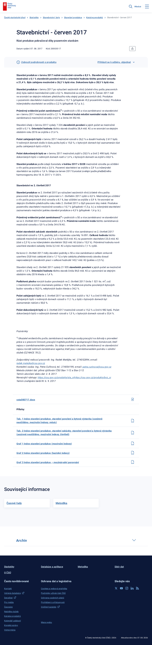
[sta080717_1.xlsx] (133, 421)
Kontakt (8, 588)
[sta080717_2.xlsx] (133, 433)
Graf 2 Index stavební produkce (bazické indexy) (43, 453)
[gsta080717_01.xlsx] (133, 443)
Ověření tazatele (48, 607)
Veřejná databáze (12, 593)
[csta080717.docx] (133, 399)
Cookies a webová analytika (54, 588)
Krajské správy (11, 625)
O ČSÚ (7, 572)
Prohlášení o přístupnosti (53, 602)
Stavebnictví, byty (51, 17)
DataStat (8, 598)
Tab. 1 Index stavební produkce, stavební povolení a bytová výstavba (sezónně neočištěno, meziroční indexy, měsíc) (59, 420)
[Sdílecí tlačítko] (132, 48)
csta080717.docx (25, 399)
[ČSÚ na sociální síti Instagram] (126, 588)
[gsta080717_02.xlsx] (133, 453)
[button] (20, 581)
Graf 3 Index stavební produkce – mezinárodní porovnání (47, 462)
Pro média (9, 602)
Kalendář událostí (12, 621)
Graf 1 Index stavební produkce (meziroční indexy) (44, 443)
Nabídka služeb (11, 611)
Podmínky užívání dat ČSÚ (53, 593)
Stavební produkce (73, 17)
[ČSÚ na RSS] (137, 588)
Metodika (83, 566)
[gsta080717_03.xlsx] (133, 462)
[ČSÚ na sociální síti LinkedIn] (132, 588)
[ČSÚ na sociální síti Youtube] (121, 588)
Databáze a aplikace (52, 566)
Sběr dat (119, 566)
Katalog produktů (94, 17)
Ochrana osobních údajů (52, 598)
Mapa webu (46, 622)
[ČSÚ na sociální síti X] (116, 588)
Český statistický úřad (14, 17)
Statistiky (34, 17)
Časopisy (8, 607)
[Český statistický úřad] (9, 6)
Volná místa (9, 630)
